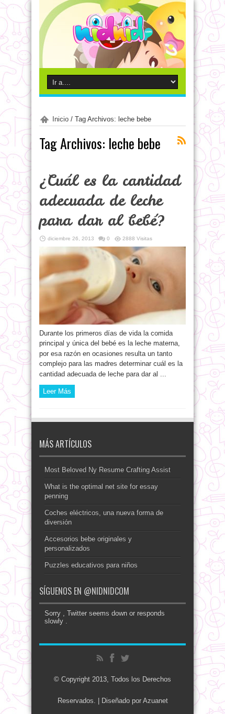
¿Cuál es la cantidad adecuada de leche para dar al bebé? (110, 200)
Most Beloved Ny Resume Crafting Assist (107, 470)
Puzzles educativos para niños (91, 565)
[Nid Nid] (112, 41)
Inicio (60, 119)
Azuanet (155, 701)
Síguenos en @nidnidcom (84, 591)
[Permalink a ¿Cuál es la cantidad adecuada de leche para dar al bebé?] (112, 322)
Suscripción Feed (181, 140)
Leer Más (57, 391)
